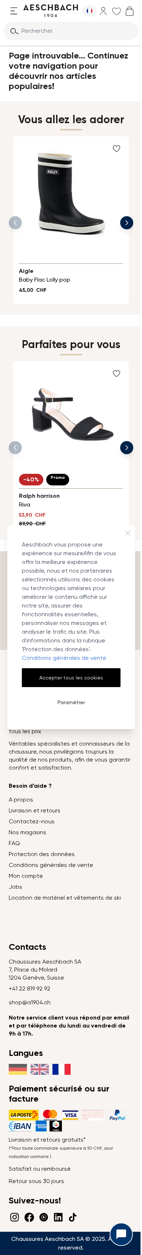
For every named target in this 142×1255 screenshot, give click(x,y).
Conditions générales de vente (64, 657)
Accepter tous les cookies (71, 678)
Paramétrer (71, 702)
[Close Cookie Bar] (127, 533)
